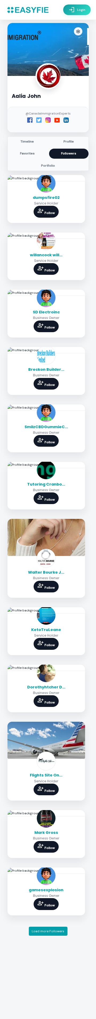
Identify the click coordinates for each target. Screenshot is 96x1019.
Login (77, 9)
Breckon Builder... (46, 369)
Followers (68, 153)
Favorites (27, 153)
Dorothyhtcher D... (46, 687)
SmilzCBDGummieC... (46, 426)
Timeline (27, 141)
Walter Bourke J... (46, 572)
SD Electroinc (46, 312)
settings (78, 31)
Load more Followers (48, 931)
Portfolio (48, 165)
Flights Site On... (46, 775)
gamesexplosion (46, 890)
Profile (68, 141)
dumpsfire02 (46, 197)
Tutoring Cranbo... (46, 484)
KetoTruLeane (46, 629)
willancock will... (46, 255)
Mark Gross (46, 832)
